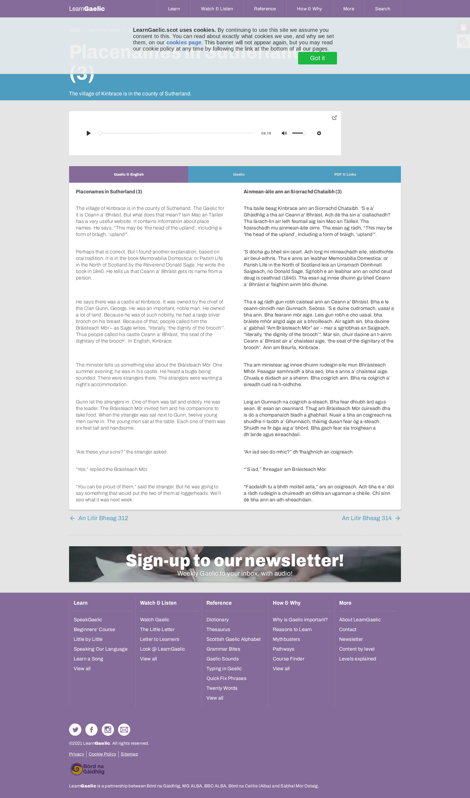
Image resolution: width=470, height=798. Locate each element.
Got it (317, 58)
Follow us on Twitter (75, 730)
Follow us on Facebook (91, 730)
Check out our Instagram (108, 730)
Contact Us (124, 730)
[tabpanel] (235, 346)
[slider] (176, 133)
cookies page (183, 42)
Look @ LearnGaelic (162, 649)
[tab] (128, 174)
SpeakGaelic (88, 619)
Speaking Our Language (101, 649)
